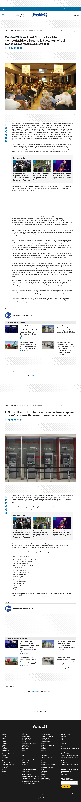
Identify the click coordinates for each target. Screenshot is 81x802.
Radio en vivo (75, 9)
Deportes (8, 9)
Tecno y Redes (24, 9)
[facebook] (12, 48)
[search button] (3, 9)
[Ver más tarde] (6, 48)
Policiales (15, 9)
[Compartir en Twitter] (15, 48)
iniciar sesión (36, 376)
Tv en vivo (67, 9)
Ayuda (49, 794)
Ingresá (76, 15)
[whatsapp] (9, 48)
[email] (18, 48)
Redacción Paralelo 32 (23, 315)
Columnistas (40, 9)
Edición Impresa (60, 9)
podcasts (32, 9)
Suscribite (66, 786)
